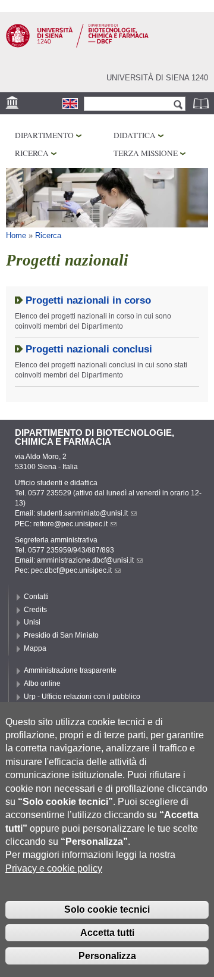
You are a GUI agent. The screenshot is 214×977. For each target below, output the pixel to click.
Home (16, 235)
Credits (35, 609)
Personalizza (107, 956)
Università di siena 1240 (157, 77)
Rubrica (202, 103)
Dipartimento (44, 135)
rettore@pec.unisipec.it (70, 524)
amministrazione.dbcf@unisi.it (85, 560)
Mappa (35, 648)
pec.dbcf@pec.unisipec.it (71, 570)
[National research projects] (70, 103)
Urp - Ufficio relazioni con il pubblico (82, 696)
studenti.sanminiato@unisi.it (82, 513)
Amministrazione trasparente (70, 670)
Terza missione (146, 153)
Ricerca (32, 153)
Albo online (42, 683)
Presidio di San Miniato (61, 635)
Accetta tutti (107, 933)
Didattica (135, 135)
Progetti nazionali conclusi (89, 349)
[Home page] (77, 45)
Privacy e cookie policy (53, 868)
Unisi (32, 622)
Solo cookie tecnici (107, 909)
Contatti (36, 596)
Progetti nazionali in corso (88, 300)
